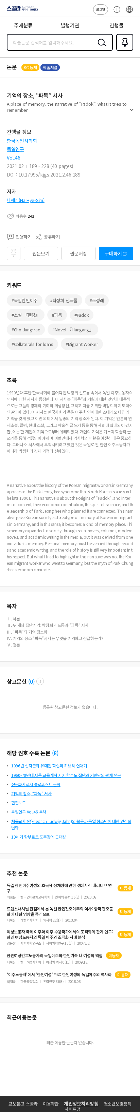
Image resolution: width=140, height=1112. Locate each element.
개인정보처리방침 (81, 1103)
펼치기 (132, 112)
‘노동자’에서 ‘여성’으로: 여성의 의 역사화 (59, 974)
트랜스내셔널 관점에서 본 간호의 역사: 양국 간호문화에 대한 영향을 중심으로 (60, 911)
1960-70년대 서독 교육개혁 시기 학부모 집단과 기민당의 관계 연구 (66, 775)
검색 (100, 47)
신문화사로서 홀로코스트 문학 (35, 784)
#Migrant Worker (82, 344)
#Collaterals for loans (32, 344)
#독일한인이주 (25, 300)
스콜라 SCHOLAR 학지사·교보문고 (21, 10)
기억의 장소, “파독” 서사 (31, 793)
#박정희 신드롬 (63, 300)
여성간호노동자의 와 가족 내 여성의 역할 (55, 955)
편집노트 (18, 802)
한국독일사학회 (22, 140)
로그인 (100, 9)
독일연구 (15, 149)
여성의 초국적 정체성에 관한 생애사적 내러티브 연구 (59, 888)
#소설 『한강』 (26, 315)
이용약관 (51, 1103)
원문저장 (78, 253)
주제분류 (23, 25)
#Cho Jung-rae (26, 329)
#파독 (57, 315)
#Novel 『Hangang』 (72, 329)
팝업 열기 (40, 681)
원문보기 (41, 253)
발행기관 (70, 25)
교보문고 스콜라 (23, 1103)
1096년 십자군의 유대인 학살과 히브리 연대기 (49, 765)
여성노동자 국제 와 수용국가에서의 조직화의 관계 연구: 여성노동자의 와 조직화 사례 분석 (60, 934)
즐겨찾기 (123, 50)
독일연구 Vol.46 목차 (28, 812)
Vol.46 (13, 157)
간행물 (117, 25)
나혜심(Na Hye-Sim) (26, 200)
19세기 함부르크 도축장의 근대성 (38, 837)
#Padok (81, 315)
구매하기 (113, 253)
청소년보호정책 (118, 1103)
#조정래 (97, 300)
